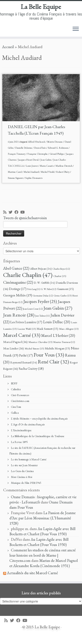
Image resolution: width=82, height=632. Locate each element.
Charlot (59, 276)
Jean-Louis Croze (33, 308)
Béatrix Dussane (55, 141)
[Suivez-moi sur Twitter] (12, 212)
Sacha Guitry (31, 368)
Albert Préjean (41, 268)
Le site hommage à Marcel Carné (28, 459)
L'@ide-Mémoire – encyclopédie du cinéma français (39, 418)
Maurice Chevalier (40, 342)
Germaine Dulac (43, 295)
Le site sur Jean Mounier (24, 465)
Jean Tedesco (42, 315)
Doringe (17, 289)
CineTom (16, 407)
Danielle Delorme (24, 147)
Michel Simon (34, 348)
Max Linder (13, 348)
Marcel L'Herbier (58, 335)
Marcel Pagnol (15, 342)
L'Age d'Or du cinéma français (28, 424)
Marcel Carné (21, 335)
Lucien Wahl (26, 329)
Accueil (8, 46)
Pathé (26, 355)
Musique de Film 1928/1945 (26, 483)
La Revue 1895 (19, 442)
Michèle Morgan (57, 348)
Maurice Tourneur (64, 342)
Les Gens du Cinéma (22, 471)
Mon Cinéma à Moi (21, 477)
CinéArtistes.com (20, 401)
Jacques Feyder (40, 301)
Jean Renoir (18, 315)
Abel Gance (16, 268)
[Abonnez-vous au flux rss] (6, 212)
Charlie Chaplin (28, 275)
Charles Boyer (61, 268)
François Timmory (17, 154)
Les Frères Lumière (26, 322)
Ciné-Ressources (20, 395)
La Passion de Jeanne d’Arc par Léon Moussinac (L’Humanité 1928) (42, 518)
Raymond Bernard (23, 362)
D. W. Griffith (44, 282)
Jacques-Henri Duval (28, 159)
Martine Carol (15, 172)
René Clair (53, 361)
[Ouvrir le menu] (76, 29)
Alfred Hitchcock (37, 141)
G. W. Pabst (48, 289)
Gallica (15, 412)
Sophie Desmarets (33, 178)
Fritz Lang (33, 289)
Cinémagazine (18, 282)
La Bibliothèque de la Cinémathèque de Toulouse (37, 436)
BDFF (14, 383)
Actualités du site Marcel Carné (32, 572)
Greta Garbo (62, 295)
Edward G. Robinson (58, 147)
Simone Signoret (16, 178)
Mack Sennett (47, 329)
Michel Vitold (48, 172)
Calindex (16, 389)
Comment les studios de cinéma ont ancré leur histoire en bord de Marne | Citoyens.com (42, 555)
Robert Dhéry (63, 172)
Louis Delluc (56, 321)
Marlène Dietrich (64, 165)
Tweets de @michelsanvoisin (25, 217)
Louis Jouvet (32, 165)
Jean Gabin (46, 159)
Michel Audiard (31, 172)
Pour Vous (49, 354)
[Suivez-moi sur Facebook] (17, 212)
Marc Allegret (68, 329)
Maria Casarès (47, 165)
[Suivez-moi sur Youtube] (23, 212)
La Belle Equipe (41, 6)
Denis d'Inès (40, 147)
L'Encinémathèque (21, 430)
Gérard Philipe (57, 154)
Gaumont (65, 289)
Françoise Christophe (37, 154)
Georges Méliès (17, 295)
